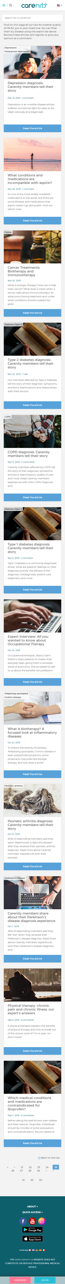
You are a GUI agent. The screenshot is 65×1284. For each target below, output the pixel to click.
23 (38, 1167)
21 (22, 1167)
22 (30, 1167)
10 (23, 1179)
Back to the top (50, 1157)
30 (40, 1179)
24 (47, 1167)
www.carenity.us (24, 1259)
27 (21, 1170)
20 (31, 1179)
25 (55, 1167)
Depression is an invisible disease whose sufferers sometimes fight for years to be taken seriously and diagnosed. (31, 108)
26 (12, 1170)
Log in (45, 1280)
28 (29, 1170)
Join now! (20, 1280)
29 (38, 1170)
